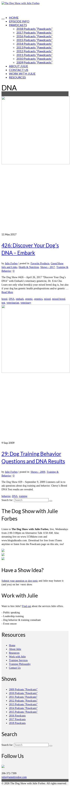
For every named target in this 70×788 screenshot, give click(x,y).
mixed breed (58, 299)
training (23, 496)
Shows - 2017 (47, 267)
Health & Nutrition (29, 267)
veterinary (26, 302)
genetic (29, 299)
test (3, 302)
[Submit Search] (50, 500)
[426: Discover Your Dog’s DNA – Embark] (35, 164)
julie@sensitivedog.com (14, 777)
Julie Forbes (11, 263)
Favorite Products (40, 263)
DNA (11, 299)
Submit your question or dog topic (19, 580)
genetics (38, 299)
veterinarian (13, 302)
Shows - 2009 (38, 471)
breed (4, 299)
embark (20, 299)
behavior (5, 496)
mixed (47, 299)
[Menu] (2, 19)
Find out (26, 606)
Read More (7, 292)
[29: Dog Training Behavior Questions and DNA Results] (35, 373)
